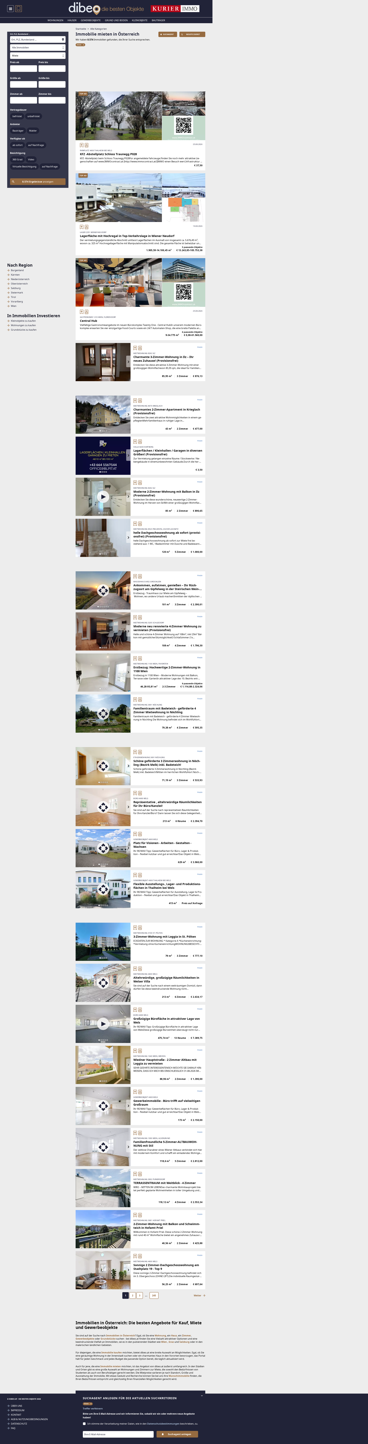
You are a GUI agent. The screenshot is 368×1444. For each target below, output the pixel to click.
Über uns (16, 1405)
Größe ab (15, 78)
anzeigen (37, 181)
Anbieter (15, 124)
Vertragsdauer (18, 109)
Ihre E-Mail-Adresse (91, 1429)
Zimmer (186, 1335)
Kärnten (15, 274)
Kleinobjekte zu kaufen (23, 320)
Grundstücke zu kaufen (24, 329)
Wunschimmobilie (179, 1375)
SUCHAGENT (168, 34)
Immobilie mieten (110, 1366)
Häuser (72, 20)
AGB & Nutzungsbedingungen (29, 1419)
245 (154, 1295)
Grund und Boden (116, 20)
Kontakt (16, 1414)
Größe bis (44, 78)
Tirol (13, 297)
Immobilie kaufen (111, 1352)
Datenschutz (19, 1423)
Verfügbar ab (17, 138)
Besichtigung (17, 153)
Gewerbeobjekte (91, 20)
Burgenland (17, 270)
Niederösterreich (20, 279)
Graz (171, 1341)
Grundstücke (108, 1338)
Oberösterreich (19, 283)
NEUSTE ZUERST (193, 34)
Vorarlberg (17, 301)
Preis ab (14, 62)
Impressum (17, 1410)
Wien (13, 306)
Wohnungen (55, 20)
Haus (174, 1335)
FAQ (13, 1428)
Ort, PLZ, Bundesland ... (20, 34)
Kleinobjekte (139, 20)
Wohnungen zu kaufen (23, 325)
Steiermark (17, 292)
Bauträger (158, 20)
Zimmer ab (16, 94)
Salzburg (16, 288)
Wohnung (160, 1335)
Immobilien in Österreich (120, 1335)
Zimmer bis (45, 94)
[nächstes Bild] (128, 362)
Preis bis (43, 62)
